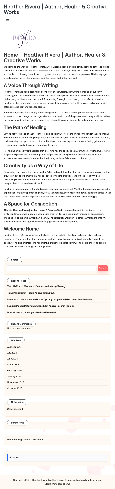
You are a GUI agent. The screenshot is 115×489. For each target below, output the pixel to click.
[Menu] (7, 19)
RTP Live (14, 457)
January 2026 (14, 376)
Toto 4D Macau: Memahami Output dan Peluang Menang (36, 286)
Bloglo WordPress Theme (57, 484)
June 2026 (12, 358)
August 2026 (14, 347)
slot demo (12, 439)
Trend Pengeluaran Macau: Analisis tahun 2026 (31, 293)
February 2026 (14, 370)
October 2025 (14, 388)
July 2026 (12, 352)
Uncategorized (15, 409)
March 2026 (13, 364)
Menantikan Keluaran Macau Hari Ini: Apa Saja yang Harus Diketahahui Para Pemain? (49, 299)
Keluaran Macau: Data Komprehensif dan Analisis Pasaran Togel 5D (41, 306)
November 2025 (15, 382)
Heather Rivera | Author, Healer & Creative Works (56, 9)
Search (15, 259)
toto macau (38, 439)
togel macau (24, 439)
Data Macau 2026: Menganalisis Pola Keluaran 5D (32, 312)
